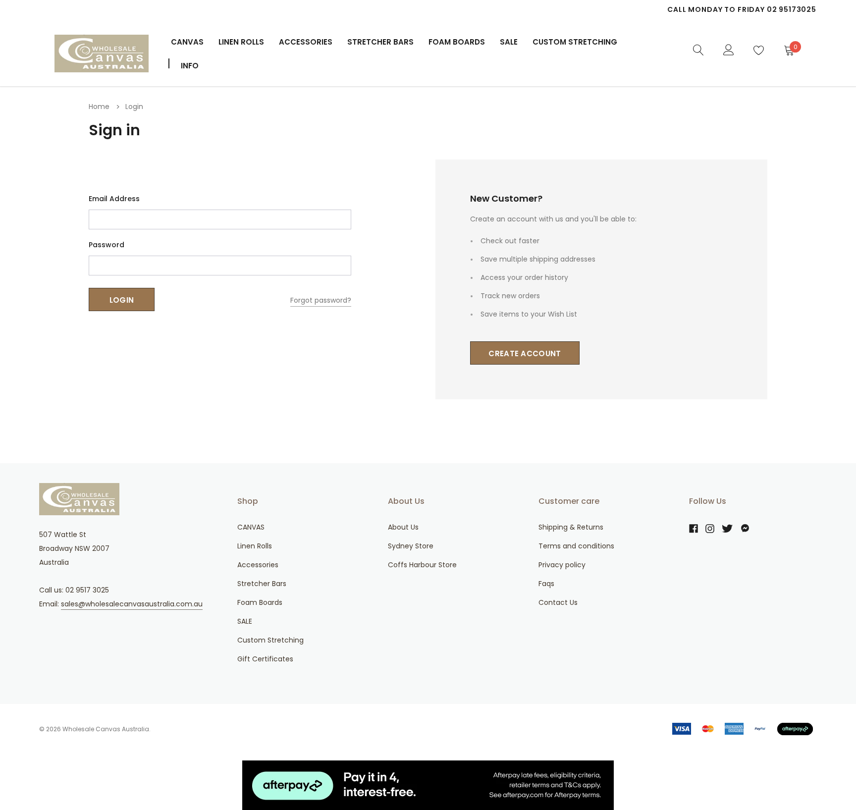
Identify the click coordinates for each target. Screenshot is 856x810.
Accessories (305, 42)
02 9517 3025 (87, 590)
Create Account (524, 353)
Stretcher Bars (380, 42)
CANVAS (187, 42)
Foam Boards (456, 42)
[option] (619, 9)
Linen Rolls (241, 42)
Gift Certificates (265, 659)
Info (190, 65)
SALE (244, 621)
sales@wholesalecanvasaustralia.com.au (132, 604)
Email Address (114, 199)
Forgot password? (320, 300)
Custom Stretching (270, 640)
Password (106, 245)
